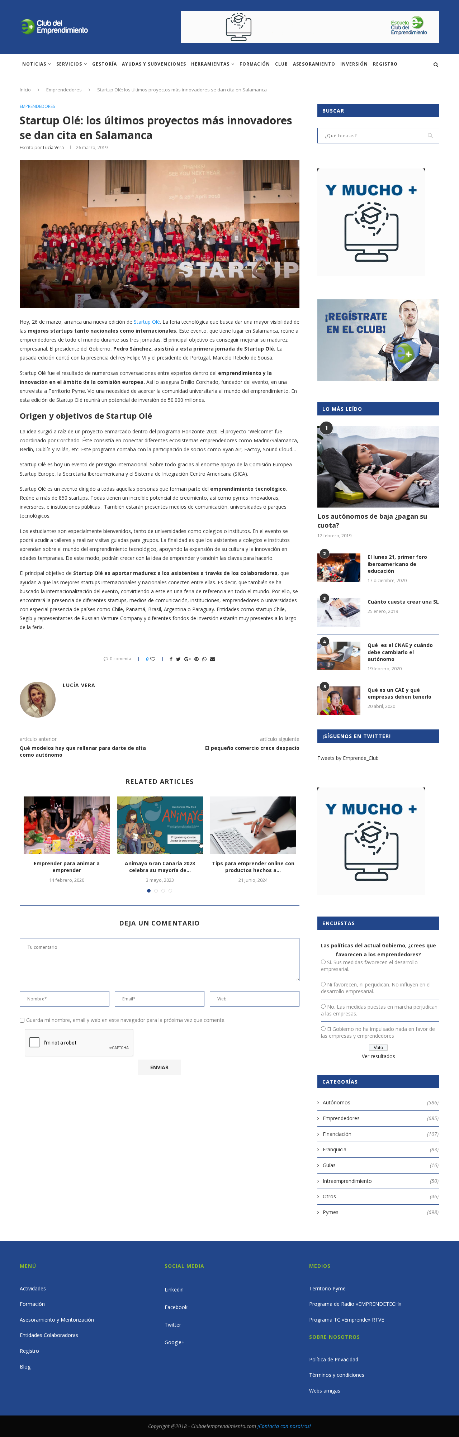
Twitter (173, 1324)
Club (281, 64)
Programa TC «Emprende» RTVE (346, 1319)
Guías (381, 1165)
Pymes (381, 1212)
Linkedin (174, 1289)
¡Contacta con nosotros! (284, 1426)
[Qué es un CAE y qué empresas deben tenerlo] (338, 700)
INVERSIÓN (354, 64)
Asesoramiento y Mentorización (57, 1319)
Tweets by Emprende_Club (348, 758)
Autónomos (381, 1102)
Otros (381, 1196)
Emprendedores (64, 89)
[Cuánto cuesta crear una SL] (338, 612)
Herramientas (210, 64)
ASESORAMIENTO (314, 64)
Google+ (175, 1342)
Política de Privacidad (333, 1359)
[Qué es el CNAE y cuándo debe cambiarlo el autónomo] (338, 656)
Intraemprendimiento (381, 1180)
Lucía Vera (53, 147)
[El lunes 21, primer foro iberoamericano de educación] (338, 567)
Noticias (34, 64)
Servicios (69, 64)
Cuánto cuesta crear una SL (403, 601)
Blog (25, 1366)
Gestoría (104, 64)
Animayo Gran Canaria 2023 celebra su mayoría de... (160, 867)
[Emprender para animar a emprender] (67, 825)
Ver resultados (378, 1056)
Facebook (176, 1307)
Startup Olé (147, 321)
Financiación (381, 1134)
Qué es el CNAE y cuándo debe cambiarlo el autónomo (400, 652)
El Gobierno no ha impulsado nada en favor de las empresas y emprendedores (378, 1032)
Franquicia (381, 1149)
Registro (385, 64)
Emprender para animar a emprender (67, 867)
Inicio (25, 89)
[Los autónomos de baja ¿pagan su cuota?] (378, 467)
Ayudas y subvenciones (154, 64)
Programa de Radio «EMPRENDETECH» (355, 1303)
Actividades (33, 1288)
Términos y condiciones (336, 1374)
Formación (255, 64)
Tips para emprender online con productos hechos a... (253, 867)
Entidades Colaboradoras (49, 1335)
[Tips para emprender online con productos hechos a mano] (253, 825)
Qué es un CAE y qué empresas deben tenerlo (399, 693)
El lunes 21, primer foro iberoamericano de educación (397, 563)
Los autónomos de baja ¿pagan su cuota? (372, 520)
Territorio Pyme (327, 1288)
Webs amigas (324, 1390)
